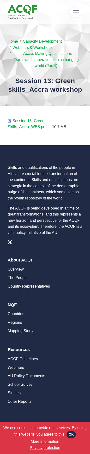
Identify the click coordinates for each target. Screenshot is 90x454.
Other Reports (19, 401)
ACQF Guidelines (23, 359)
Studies (14, 393)
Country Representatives (29, 286)
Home (13, 41)
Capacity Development (42, 41)
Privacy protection (45, 448)
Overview (16, 269)
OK (71, 434)
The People (18, 278)
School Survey (20, 384)
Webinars (16, 367)
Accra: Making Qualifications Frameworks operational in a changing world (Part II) (46, 59)
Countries (16, 314)
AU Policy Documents (26, 376)
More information (45, 441)
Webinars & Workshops (32, 47)
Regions (15, 322)
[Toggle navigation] (76, 12)
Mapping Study (20, 331)
